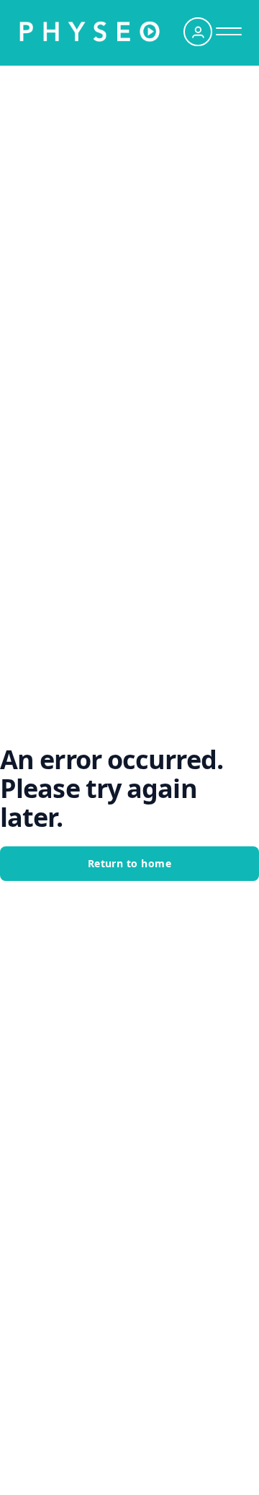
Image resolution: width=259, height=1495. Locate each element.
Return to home (130, 863)
